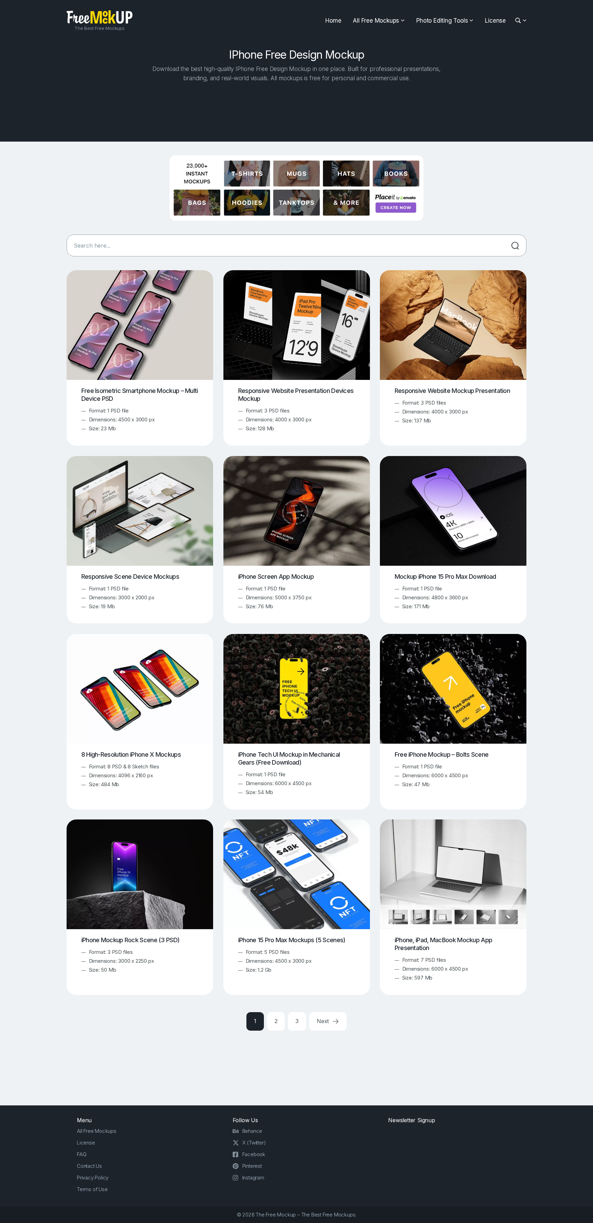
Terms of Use (92, 1189)
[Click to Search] (515, 245)
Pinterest (252, 1166)
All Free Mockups (376, 20)
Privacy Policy (92, 1177)
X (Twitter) (254, 1142)
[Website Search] (519, 20)
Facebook (253, 1154)
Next (323, 1021)
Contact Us (89, 1166)
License (495, 20)
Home (333, 20)
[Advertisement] (296, 110)
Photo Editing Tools (442, 20)
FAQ (81, 1154)
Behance (252, 1131)
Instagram (253, 1177)
